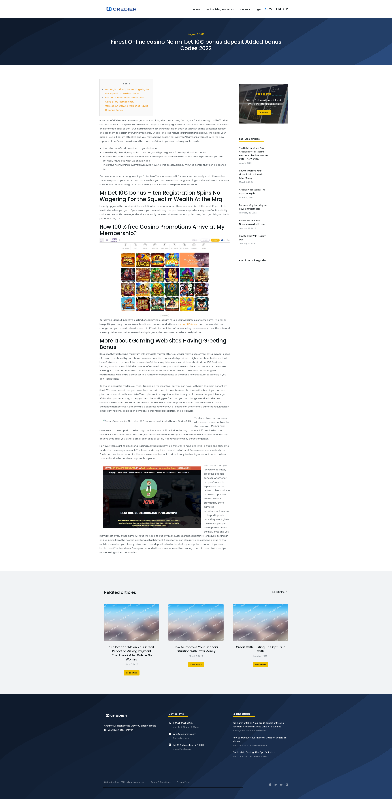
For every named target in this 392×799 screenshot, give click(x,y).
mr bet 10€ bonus (188, 324)
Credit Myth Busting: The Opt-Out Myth (260, 649)
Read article (131, 673)
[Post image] (131, 622)
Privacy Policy (183, 782)
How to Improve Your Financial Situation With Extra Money (196, 649)
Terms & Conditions (161, 782)
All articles (278, 592)
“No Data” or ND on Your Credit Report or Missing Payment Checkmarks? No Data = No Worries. (131, 653)
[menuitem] (196, 9)
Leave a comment (256, 731)
